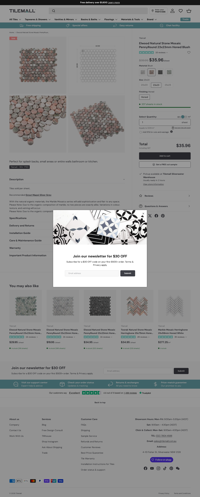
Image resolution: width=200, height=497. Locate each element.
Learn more (114, 2)
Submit (127, 273)
